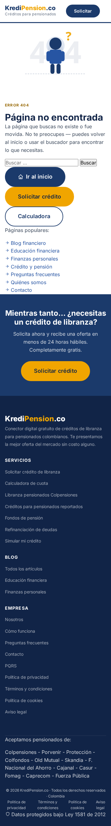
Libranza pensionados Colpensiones (41, 494)
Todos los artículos (23, 568)
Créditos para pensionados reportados (44, 506)
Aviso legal (16, 711)
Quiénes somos (27, 282)
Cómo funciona (20, 631)
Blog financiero (27, 243)
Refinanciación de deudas (31, 529)
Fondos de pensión (24, 517)
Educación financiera (34, 251)
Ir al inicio (39, 176)
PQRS (11, 665)
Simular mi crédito (23, 540)
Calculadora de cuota (26, 483)
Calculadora (34, 216)
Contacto (20, 290)
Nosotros (14, 619)
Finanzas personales (33, 259)
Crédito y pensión (30, 267)
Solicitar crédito (39, 196)
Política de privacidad (27, 677)
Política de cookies (24, 700)
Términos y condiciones (28, 688)
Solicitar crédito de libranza (32, 471)
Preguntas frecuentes (34, 274)
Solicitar (83, 11)
